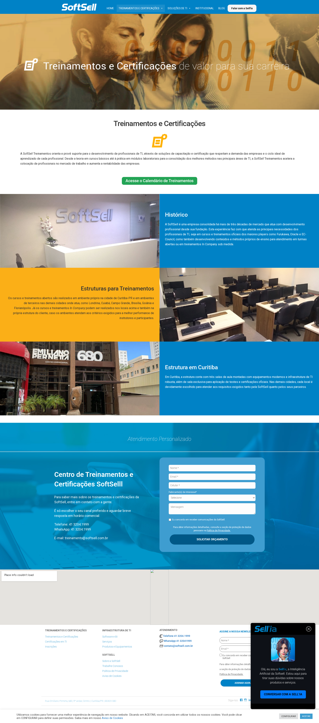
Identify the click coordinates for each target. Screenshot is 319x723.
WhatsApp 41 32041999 (178, 640)
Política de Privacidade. (219, 530)
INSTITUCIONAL (204, 8)
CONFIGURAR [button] (288, 716)
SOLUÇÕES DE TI (177, 8)
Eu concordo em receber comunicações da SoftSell (244, 657)
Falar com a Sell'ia (242, 8)
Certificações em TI (56, 641)
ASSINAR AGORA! (243, 683)
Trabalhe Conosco (112, 666)
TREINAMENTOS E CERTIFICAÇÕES (139, 8)
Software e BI (110, 636)
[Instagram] (245, 699)
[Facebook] (241, 699)
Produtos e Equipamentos (117, 646)
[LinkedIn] (249, 699)
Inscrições (51, 646)
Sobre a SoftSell (111, 661)
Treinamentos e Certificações (61, 636)
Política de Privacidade (115, 670)
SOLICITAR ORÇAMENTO (212, 539)
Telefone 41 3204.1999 (176, 635)
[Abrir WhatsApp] (309, 713)
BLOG (221, 8)
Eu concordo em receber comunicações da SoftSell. (198, 519)
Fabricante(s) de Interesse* (183, 492)
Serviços (107, 641)
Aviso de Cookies (111, 675)
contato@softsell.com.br (178, 645)
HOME (110, 8)
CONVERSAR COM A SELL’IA (283, 694)
